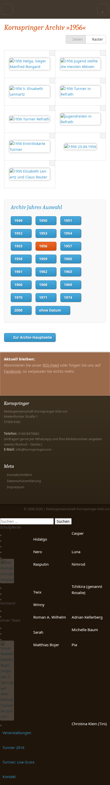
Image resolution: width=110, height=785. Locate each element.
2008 (18, 310)
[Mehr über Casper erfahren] (1, 532)
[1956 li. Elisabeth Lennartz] (29, 92)
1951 (68, 220)
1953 (43, 233)
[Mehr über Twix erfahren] (1, 591)
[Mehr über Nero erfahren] (1, 550)
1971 (43, 297)
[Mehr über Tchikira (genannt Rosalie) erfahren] (1, 586)
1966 (18, 284)
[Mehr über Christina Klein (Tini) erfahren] (1, 723)
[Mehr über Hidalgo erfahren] (1, 538)
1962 (43, 271)
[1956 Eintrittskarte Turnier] (29, 147)
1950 (43, 220)
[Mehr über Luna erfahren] (1, 544)
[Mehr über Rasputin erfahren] (7, 580)
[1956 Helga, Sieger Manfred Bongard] (29, 64)
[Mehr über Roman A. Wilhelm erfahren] (1, 614)
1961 (18, 271)
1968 (43, 284)
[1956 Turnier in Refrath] (80, 92)
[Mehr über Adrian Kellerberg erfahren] (1, 608)
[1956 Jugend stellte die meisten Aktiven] (80, 64)
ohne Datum (50, 310)
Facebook (12, 371)
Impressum (15, 487)
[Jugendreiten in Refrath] (80, 119)
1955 (18, 246)
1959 (43, 258)
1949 (18, 220)
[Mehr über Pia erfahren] (1, 637)
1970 (18, 297)
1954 (68, 233)
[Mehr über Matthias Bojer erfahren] (7, 717)
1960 (68, 258)
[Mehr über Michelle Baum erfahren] (1, 626)
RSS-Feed (51, 365)
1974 (68, 297)
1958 (18, 258)
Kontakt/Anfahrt (19, 474)
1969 (68, 284)
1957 (68, 246)
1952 (18, 233)
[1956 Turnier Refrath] (29, 119)
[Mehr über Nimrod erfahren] (1, 555)
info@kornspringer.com (33, 449)
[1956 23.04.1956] (80, 147)
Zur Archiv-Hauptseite (32, 337)
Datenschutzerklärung (24, 481)
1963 (68, 271)
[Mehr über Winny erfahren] (1, 597)
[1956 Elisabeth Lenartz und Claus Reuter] (29, 174)
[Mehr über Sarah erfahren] (1, 631)
